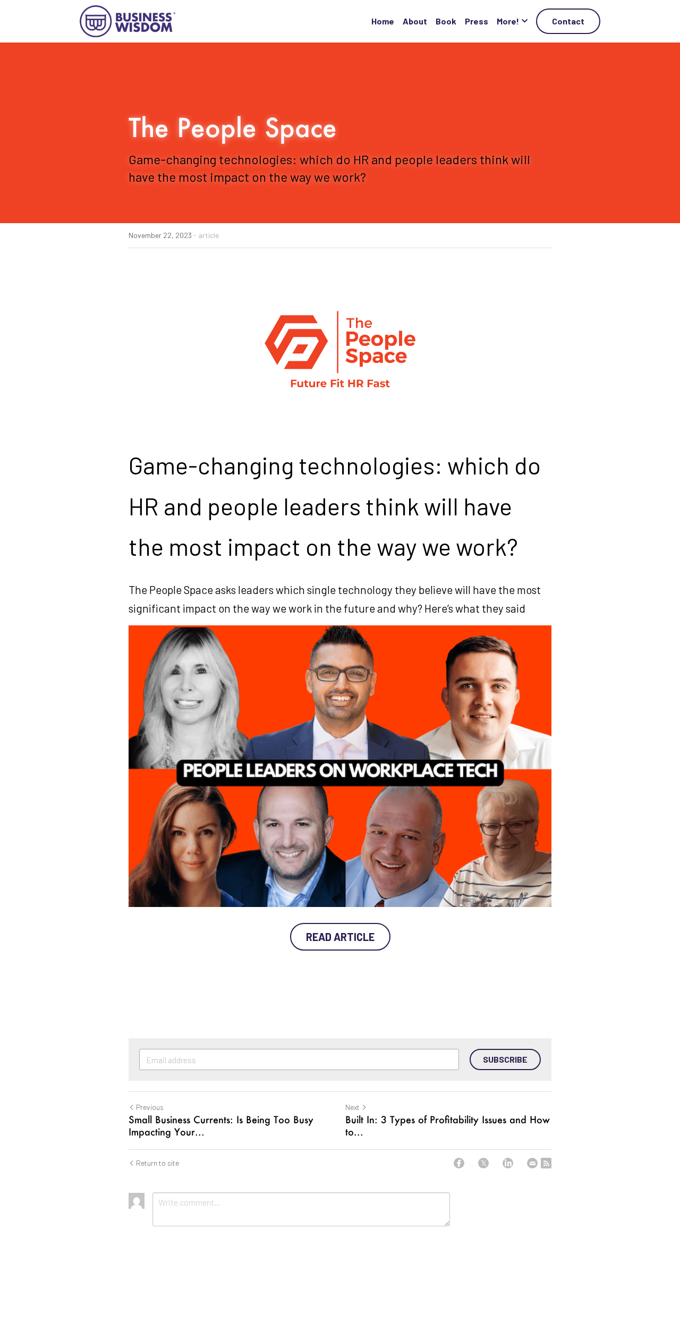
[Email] (532, 1163)
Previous (150, 1107)
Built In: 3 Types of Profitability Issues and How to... (447, 1126)
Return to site (157, 1162)
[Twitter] (483, 1163)
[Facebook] (459, 1163)
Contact (568, 21)
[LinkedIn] (508, 1163)
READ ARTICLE (340, 936)
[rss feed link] (546, 1163)
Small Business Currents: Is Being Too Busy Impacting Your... (221, 1126)
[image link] (127, 20)
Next (352, 1107)
